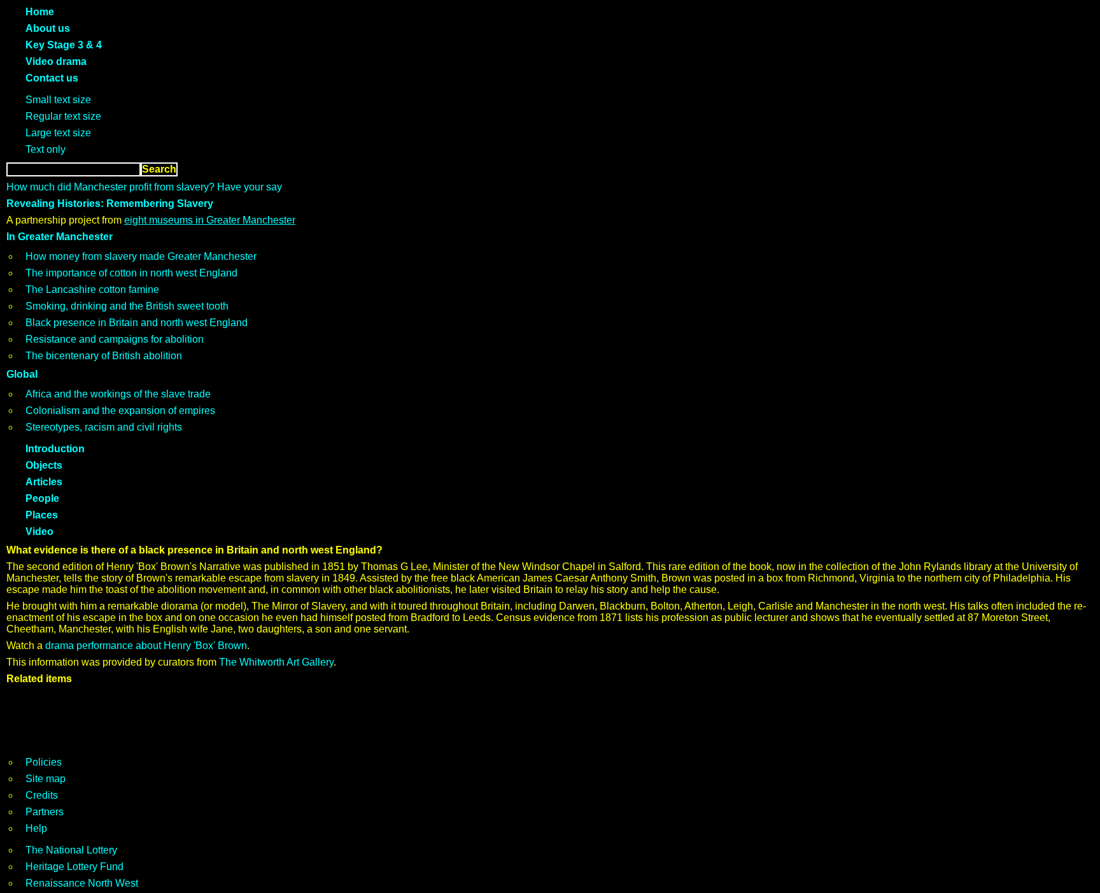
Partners (44, 811)
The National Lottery (71, 850)
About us (47, 28)
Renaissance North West (81, 883)
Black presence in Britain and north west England (136, 322)
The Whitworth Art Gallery (276, 662)
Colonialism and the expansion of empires (120, 410)
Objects (43, 465)
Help (36, 828)
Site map (45, 778)
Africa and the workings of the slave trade (118, 394)
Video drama (56, 61)
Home (39, 11)
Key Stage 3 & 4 (63, 44)
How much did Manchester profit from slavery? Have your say (144, 187)
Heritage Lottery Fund (74, 866)
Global (22, 374)
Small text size (58, 99)
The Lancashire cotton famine (92, 289)
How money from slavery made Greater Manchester (141, 256)
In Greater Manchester (59, 236)
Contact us (51, 78)
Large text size (58, 132)
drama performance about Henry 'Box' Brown (146, 645)
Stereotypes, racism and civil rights (103, 427)
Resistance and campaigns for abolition (114, 339)
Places (41, 515)
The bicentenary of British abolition (103, 355)
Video (39, 531)
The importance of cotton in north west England (131, 273)
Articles (43, 481)
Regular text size (63, 116)
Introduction (55, 448)
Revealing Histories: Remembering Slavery (109, 203)
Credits (41, 795)
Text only (45, 149)
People (42, 498)
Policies (43, 762)
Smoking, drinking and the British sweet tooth (127, 306)
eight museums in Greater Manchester (209, 220)
